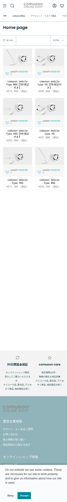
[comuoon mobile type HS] (49, 112)
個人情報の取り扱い (14, 439)
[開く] (4, 6)
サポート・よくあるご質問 (18, 429)
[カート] (62, 6)
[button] (12, 6)
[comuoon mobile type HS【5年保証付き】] (49, 63)
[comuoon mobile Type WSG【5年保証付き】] (17, 63)
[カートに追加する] (7, 73)
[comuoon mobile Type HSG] (17, 161)
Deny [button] (11, 495)
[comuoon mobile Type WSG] (49, 161)
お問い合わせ (10, 434)
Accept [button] (24, 495)
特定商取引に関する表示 (16, 444)
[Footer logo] (16, 409)
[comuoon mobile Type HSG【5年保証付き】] (17, 112)
